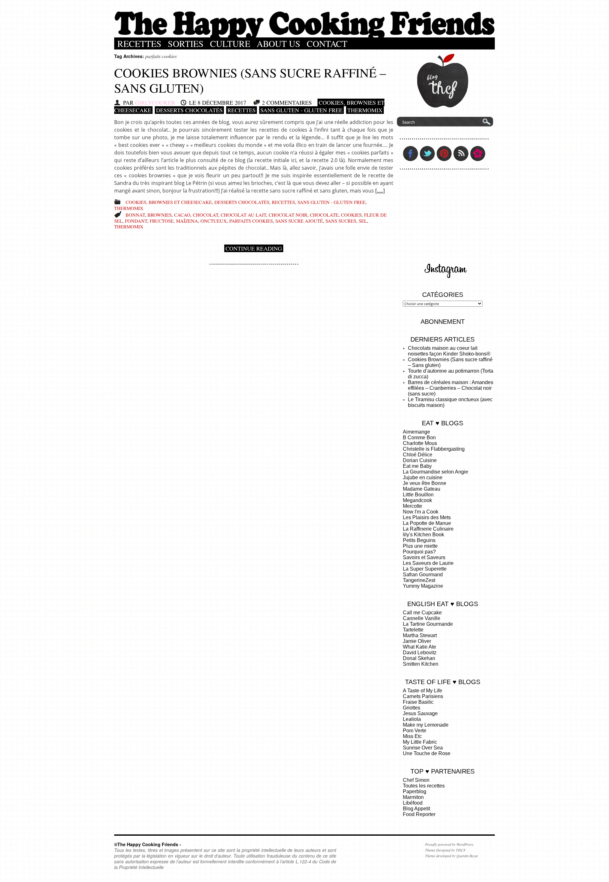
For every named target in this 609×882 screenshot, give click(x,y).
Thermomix (365, 110)
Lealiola (412, 719)
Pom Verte (414, 730)
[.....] (380, 190)
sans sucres (340, 221)
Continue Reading (254, 248)
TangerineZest (419, 580)
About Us (278, 43)
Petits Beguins (419, 540)
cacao (182, 215)
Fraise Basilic (418, 702)
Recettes (139, 43)
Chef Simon (416, 780)
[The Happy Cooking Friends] (304, 35)
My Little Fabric (420, 742)
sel (363, 221)
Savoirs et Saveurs (424, 557)
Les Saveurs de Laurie (428, 563)
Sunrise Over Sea (423, 747)
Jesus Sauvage (420, 713)
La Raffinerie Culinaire (428, 529)
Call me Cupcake (422, 612)
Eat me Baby (417, 466)
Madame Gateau (421, 489)
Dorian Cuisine (420, 460)
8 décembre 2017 (222, 102)
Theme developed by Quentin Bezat (451, 855)
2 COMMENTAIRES (287, 102)
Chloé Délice (417, 454)
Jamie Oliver (417, 641)
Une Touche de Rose (426, 753)
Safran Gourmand (423, 574)
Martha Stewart (420, 635)
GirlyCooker (155, 102)
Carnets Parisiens (423, 696)
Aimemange (416, 431)
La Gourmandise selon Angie (435, 471)
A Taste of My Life (422, 690)
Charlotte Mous (420, 443)
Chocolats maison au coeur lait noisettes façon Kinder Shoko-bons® (449, 350)
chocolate (324, 215)
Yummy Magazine (423, 586)
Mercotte (412, 506)
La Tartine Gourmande (428, 624)
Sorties (186, 43)
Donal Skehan (419, 658)
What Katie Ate (419, 647)
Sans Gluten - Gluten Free (301, 110)
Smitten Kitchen (420, 664)
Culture (230, 43)
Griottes (411, 707)
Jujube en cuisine (422, 477)
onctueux (213, 221)
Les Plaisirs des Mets (427, 517)
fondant (136, 221)
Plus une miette (420, 546)
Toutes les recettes (424, 785)
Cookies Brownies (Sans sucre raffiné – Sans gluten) (250, 80)
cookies (351, 215)
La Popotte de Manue (427, 523)
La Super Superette (425, 569)
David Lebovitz (419, 652)
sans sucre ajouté (299, 221)
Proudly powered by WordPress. (449, 844)
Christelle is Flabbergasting (434, 449)
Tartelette (413, 629)
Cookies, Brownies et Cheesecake (169, 202)
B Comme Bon (419, 437)
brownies (159, 215)
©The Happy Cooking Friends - (147, 844)
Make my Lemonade (426, 725)
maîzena (187, 221)
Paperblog (414, 791)
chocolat (205, 215)
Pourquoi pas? (419, 551)
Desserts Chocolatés (189, 110)
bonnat (135, 215)
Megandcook (417, 500)
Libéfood (412, 803)
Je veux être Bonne (424, 483)
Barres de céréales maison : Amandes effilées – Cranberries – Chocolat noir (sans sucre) (450, 388)
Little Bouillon (418, 494)
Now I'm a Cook (420, 511)
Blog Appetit (416, 808)
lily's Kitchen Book (423, 534)
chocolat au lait (243, 215)
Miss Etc (412, 736)
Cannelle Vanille (421, 618)
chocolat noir (288, 215)
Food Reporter (419, 814)
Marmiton (413, 797)
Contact (327, 43)
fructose (162, 221)
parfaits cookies (251, 221)
